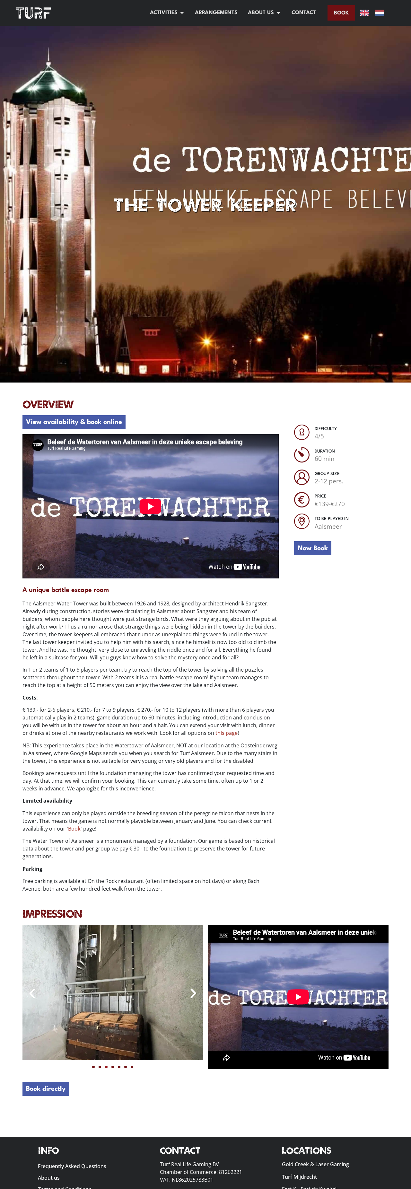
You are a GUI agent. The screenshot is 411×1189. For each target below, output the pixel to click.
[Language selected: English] (375, 13)
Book (74, 828)
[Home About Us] (278, 13)
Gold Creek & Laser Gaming (315, 1164)
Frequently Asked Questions (72, 1166)
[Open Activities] (182, 13)
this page (226, 732)
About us (49, 1177)
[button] (32, 993)
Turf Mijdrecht (299, 1176)
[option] (381, 13)
